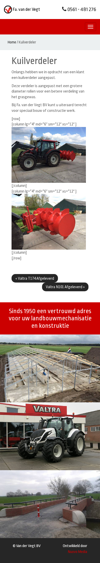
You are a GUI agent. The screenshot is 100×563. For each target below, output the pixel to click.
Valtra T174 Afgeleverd (34, 278)
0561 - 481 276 (81, 9)
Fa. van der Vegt (26, 9)
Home (12, 42)
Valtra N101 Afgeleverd (65, 286)
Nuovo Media (77, 552)
